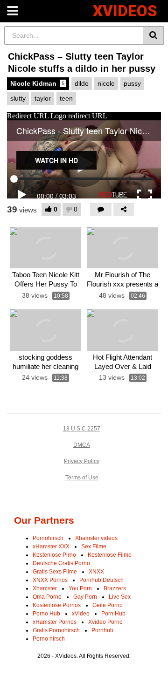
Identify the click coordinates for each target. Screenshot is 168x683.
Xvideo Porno (105, 622)
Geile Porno (107, 605)
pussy (132, 83)
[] (153, 35)
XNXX (96, 571)
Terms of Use (81, 477)
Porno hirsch (49, 638)
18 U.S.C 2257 (81, 428)
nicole (106, 83)
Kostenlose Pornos (57, 605)
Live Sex (120, 597)
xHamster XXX (51, 546)
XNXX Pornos (50, 580)
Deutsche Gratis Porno (61, 563)
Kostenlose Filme (110, 555)
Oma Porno (47, 597)
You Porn (80, 588)
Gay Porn (85, 597)
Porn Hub (113, 613)
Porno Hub (46, 613)
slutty (18, 98)
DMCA (81, 445)
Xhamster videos (96, 538)
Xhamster (45, 588)
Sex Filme (93, 546)
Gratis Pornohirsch (56, 630)
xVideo (81, 613)
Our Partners (44, 520)
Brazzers (115, 588)
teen (66, 98)
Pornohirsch (48, 538)
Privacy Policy (81, 461)
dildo (82, 83)
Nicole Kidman (37, 83)
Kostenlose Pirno (54, 555)
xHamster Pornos (55, 622)
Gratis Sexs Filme (55, 571)
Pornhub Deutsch (101, 580)
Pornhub (102, 630)
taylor (43, 98)
